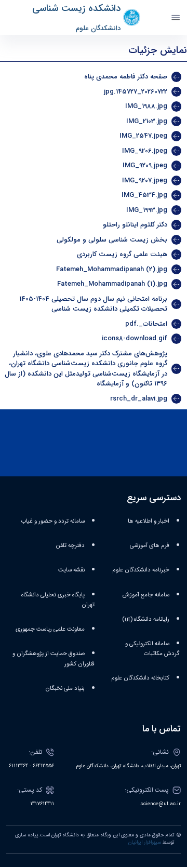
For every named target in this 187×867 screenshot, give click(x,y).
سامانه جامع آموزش (146, 595)
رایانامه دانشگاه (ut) (145, 619)
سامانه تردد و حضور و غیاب (53, 521)
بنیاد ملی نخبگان (65, 688)
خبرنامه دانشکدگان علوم (140, 570)
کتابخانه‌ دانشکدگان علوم (140, 678)
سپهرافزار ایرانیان (144, 842)
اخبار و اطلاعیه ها (148, 521)
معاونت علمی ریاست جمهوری (50, 629)
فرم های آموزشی (149, 546)
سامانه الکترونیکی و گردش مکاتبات (152, 649)
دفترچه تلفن (70, 546)
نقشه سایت (71, 570)
